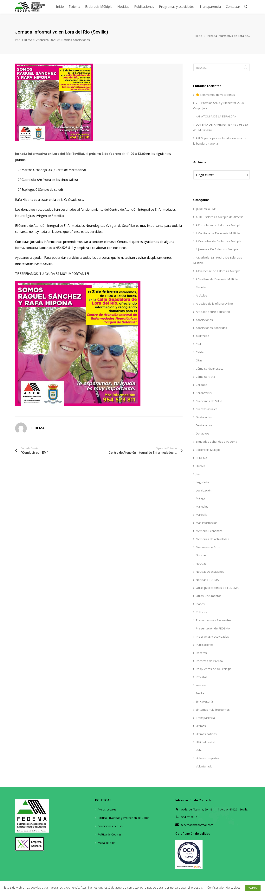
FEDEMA (26, 40)
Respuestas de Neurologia (213, 669)
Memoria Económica (209, 531)
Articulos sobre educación (213, 312)
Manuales (202, 506)
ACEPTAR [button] (253, 887)
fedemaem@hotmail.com (197, 825)
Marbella (201, 514)
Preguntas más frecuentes (213, 620)
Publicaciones (205, 645)
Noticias (201, 555)
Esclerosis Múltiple (208, 450)
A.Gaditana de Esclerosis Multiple (218, 233)
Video (199, 750)
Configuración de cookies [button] (224, 887)
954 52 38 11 (189, 817)
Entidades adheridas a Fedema (216, 441)
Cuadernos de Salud (209, 401)
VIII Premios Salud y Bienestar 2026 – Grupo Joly (219, 105)
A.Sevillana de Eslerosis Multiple (217, 279)
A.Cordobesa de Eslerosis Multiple (218, 225)
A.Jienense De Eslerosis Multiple (217, 249)
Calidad (200, 352)
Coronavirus (204, 393)
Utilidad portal (205, 742)
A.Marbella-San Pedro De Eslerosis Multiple (217, 260)
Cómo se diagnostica (209, 368)
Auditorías (202, 336)
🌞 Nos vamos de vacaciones (215, 95)
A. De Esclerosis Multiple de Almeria (219, 217)
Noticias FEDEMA (207, 580)
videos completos (208, 758)
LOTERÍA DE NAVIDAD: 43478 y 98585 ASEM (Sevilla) (220, 127)
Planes (200, 604)
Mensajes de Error (208, 547)
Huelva (200, 466)
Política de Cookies (109, 834)
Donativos (202, 433)
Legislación (203, 482)
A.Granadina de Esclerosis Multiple (218, 241)
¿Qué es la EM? (206, 209)
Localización (203, 490)
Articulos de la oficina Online (214, 303)
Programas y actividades (212, 636)
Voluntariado (204, 766)
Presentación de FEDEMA (213, 628)
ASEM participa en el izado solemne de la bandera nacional (220, 140)
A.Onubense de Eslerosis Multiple (218, 271)
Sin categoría (204, 701)
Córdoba (201, 385)
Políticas (201, 612)
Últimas (201, 726)
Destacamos (204, 425)
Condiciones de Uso (110, 826)
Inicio (198, 36)
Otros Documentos (209, 596)
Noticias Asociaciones (75, 40)
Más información (206, 523)
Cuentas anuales (206, 409)
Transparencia (205, 718)
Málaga (200, 498)
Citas (199, 360)
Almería (201, 287)
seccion (201, 685)
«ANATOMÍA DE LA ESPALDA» (216, 116)
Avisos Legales (107, 809)
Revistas (201, 677)
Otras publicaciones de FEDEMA (217, 588)
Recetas (201, 653)
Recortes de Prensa (209, 661)
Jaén (198, 474)
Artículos (201, 295)
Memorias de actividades (212, 539)
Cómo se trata (205, 376)
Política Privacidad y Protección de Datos (123, 818)
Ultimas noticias (206, 734)
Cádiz (199, 344)
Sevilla (200, 693)
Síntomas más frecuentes (213, 709)
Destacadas (204, 417)
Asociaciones (204, 320)
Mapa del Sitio (106, 843)
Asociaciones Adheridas (211, 328)
